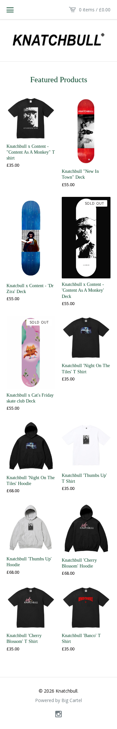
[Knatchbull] (58, 39)
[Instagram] (58, 714)
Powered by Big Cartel (58, 700)
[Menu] (10, 9)
